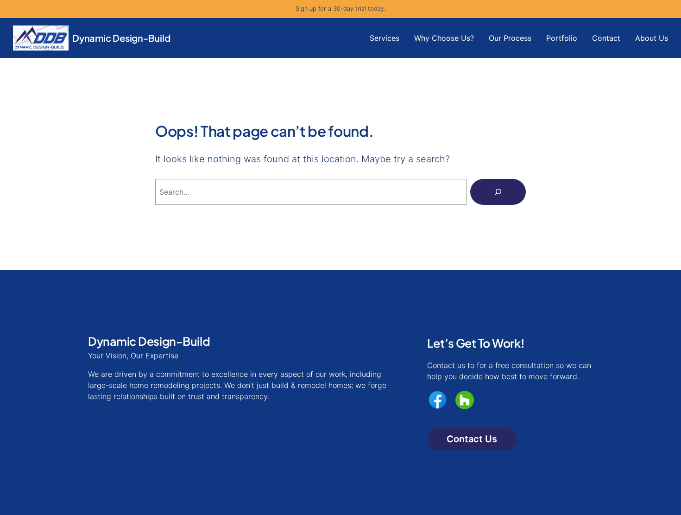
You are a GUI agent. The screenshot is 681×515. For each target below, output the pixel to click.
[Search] (498, 192)
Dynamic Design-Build (121, 38)
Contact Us (472, 439)
